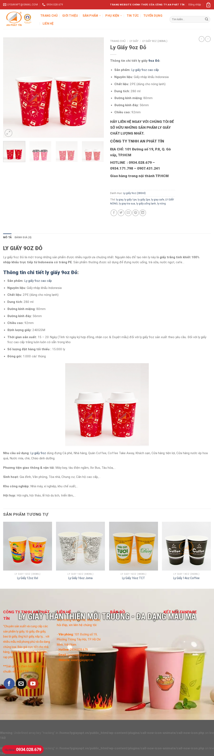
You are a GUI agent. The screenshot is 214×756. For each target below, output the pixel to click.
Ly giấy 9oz (38, 453)
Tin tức (133, 15)
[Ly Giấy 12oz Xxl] (27, 546)
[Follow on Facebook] (9, 683)
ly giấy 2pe (144, 199)
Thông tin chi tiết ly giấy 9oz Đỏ (40, 272)
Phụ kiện (112, 15)
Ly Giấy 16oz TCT (133, 578)
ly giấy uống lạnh (146, 203)
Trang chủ (49, 15)
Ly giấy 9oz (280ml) (154, 41)
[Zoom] (8, 133)
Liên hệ (48, 23)
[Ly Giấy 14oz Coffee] (186, 546)
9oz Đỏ (153, 61)
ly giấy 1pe (130, 199)
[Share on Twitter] (121, 212)
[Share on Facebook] (114, 212)
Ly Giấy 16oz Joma (80, 578)
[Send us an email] (21, 683)
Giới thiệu (70, 15)
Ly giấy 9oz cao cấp (145, 70)
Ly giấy (134, 41)
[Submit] (206, 19)
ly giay (119, 199)
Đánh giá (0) (22, 237)
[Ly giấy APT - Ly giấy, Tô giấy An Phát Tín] (18, 19)
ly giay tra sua (127, 203)
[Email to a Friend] (128, 212)
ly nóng (161, 203)
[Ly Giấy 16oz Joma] (80, 546)
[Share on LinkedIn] (142, 212)
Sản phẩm (90, 15)
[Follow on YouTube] (33, 683)
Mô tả (7, 237)
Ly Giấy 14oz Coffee (186, 578)
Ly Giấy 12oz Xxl (27, 578)
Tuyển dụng (152, 15)
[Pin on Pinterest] (135, 212)
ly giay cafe (157, 199)
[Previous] (10, 88)
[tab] (7, 237)
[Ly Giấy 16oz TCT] (133, 546)
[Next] (96, 88)
